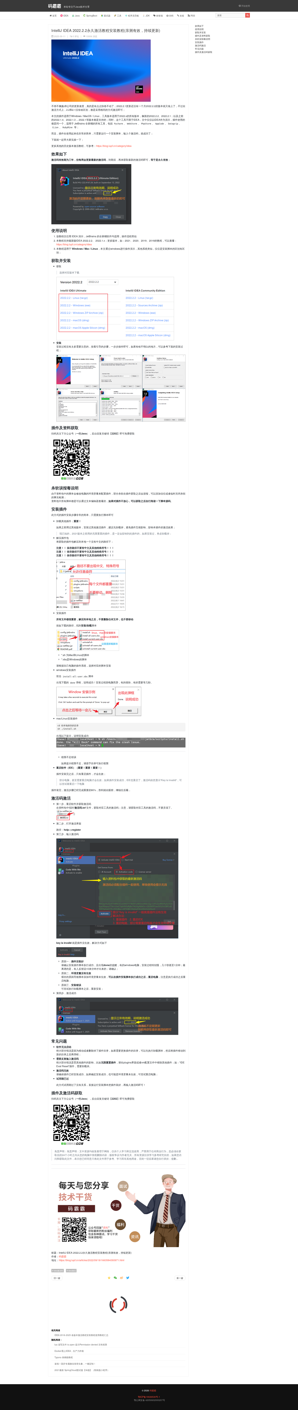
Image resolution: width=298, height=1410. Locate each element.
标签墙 (159, 15)
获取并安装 (200, 32)
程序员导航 (133, 15)
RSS (192, 15)
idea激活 (72, 1270)
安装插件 (199, 42)
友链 (181, 15)
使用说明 (199, 29)
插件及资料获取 (202, 35)
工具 (119, 15)
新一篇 (180, 1277)
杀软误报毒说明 (202, 38)
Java (77, 15)
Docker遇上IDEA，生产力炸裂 (69, 1350)
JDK (148, 15)
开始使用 (245, 5)
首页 (54, 15)
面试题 (107, 15)
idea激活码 (58, 1270)
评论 (76, 36)
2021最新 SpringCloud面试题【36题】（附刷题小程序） (81, 1370)
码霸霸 (55, 6)
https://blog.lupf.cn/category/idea (113, 146)
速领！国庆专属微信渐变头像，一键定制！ (75, 1363)
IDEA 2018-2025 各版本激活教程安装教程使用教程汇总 (81, 1335)
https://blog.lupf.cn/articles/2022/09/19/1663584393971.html (91, 1260)
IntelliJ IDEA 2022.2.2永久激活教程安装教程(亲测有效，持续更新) (105, 30)
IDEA (65, 15)
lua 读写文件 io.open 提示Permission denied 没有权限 (80, 1344)
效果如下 (199, 25)
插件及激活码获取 (203, 52)
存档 (170, 15)
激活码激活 (200, 45)
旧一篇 (57, 1277)
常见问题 (199, 48)
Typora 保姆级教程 (63, 1357)
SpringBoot (91, 15)
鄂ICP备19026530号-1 (149, 1396)
